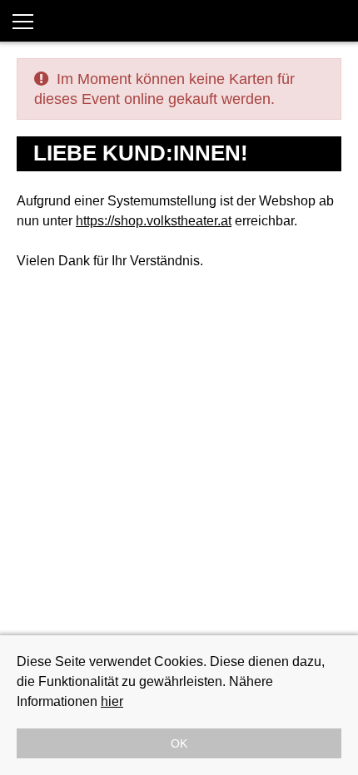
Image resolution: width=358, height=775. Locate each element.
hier (112, 701)
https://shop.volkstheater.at (153, 221)
